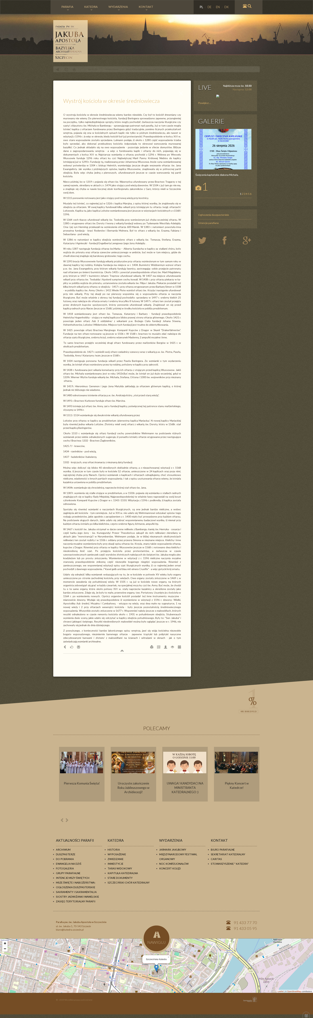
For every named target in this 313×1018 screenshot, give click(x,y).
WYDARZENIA (118, 6)
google (248, 241)
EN (218, 7)
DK (226, 7)
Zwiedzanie (116, 859)
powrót (57, 69)
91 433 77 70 (245, 922)
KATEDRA (91, 6)
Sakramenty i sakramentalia (76, 891)
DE (210, 7)
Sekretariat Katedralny (228, 854)
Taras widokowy (120, 868)
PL (202, 7)
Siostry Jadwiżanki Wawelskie (77, 896)
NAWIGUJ (156, 942)
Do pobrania (65, 859)
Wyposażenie (111, 69)
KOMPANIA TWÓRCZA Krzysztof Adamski (249, 999)
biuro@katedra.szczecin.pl (70, 929)
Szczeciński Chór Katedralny (129, 882)
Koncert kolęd (170, 868)
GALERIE (211, 121)
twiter (205, 241)
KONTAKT (146, 6)
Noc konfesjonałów (174, 863)
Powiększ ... (204, 102)
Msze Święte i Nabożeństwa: (75, 882)
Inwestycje (115, 863)
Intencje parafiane (208, 222)
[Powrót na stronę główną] (156, 41)
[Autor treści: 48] (165, 647)
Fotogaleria (65, 868)
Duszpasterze (65, 854)
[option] (82, 774)
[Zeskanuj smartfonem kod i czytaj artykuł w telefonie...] (158, 647)
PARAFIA (67, 6)
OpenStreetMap (294, 991)
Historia (114, 849)
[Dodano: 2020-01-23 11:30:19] (179, 647)
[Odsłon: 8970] (172, 647)
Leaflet (280, 991)
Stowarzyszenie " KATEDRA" (230, 863)
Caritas (216, 859)
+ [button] (5, 943)
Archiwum (63, 849)
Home (74, 69)
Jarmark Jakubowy (172, 849)
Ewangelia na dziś (68, 863)
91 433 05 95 (245, 928)
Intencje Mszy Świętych (72, 877)
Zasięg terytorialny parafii (75, 901)
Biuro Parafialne (223, 849)
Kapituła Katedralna (123, 873)
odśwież (65, 69)
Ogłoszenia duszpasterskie (213, 214)
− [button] (5, 949)
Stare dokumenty (120, 877)
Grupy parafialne (68, 873)
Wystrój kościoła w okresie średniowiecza (146, 69)
